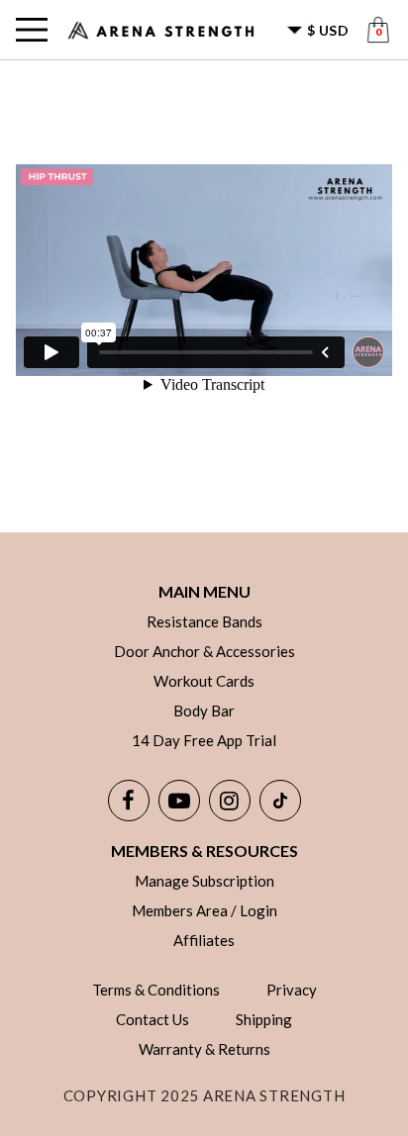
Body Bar (204, 710)
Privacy (291, 989)
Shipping (264, 1019)
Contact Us (152, 1019)
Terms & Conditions (156, 989)
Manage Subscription (204, 881)
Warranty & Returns (204, 1049)
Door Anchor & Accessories (204, 651)
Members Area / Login (204, 910)
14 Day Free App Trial (204, 740)
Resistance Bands (204, 621)
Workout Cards (204, 681)
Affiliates (204, 940)
